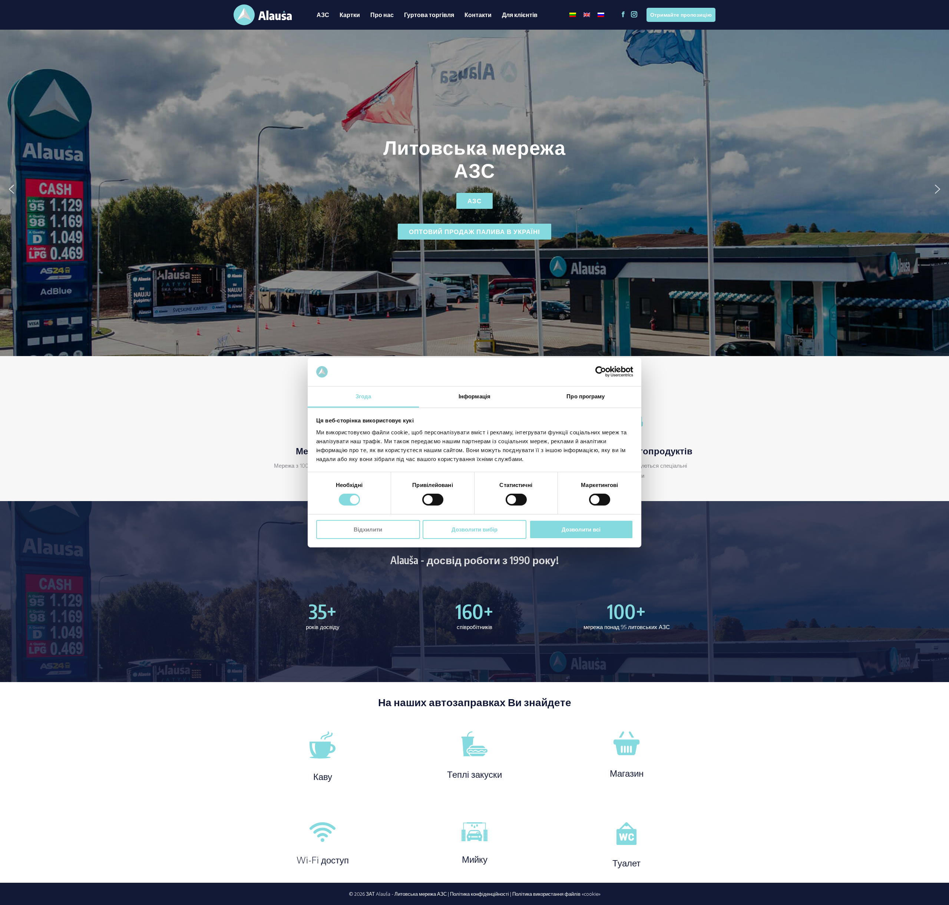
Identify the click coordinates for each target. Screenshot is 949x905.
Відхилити (368, 529)
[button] (11, 189)
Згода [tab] (363, 396)
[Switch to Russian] (601, 15)
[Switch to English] (587, 15)
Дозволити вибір (474, 529)
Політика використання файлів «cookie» (556, 894)
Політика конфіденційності (479, 894)
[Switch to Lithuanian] (573, 15)
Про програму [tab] (585, 396)
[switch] (432, 500)
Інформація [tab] (474, 396)
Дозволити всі (581, 529)
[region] (474, 189)
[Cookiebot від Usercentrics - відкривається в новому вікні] (600, 371)
